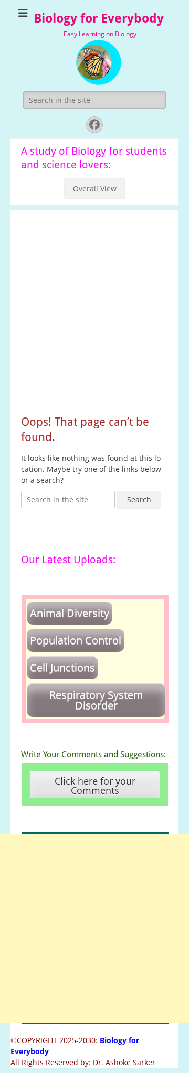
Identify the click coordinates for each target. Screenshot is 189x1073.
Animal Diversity (69, 613)
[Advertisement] (94, 304)
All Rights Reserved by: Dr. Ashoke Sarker (82, 1062)
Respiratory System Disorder (96, 700)
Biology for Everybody (99, 18)
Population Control (75, 640)
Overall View (95, 189)
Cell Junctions (62, 667)
